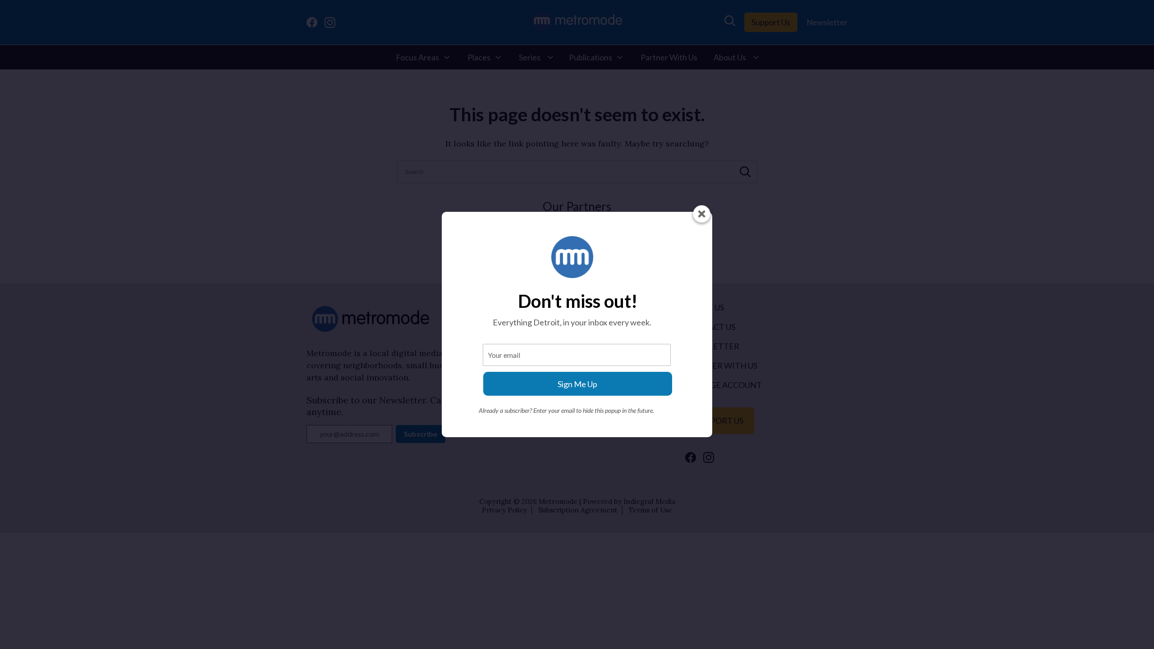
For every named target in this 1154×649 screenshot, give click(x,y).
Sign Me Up (577, 384)
